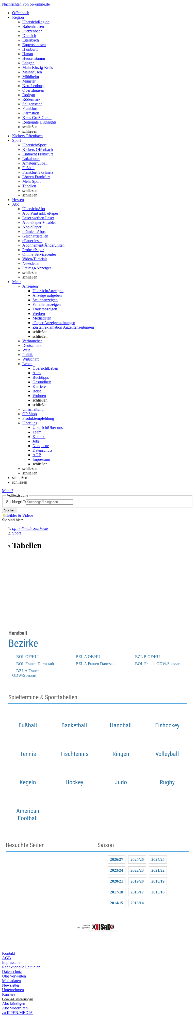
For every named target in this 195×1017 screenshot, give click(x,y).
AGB (36, 455)
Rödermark (31, 99)
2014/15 (116, 903)
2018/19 (158, 881)
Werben (38, 313)
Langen (28, 63)
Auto (36, 373)
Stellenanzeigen (45, 300)
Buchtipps (40, 377)
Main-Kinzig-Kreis (37, 67)
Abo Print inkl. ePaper (40, 213)
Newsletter (31, 263)
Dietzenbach (32, 31)
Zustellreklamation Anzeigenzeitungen (63, 327)
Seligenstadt (32, 104)
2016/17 (137, 892)
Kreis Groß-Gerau (37, 117)
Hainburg (30, 49)
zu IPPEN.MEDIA (17, 1012)
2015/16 (158, 892)
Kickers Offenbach (37, 149)
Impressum (41, 459)
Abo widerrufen (15, 1008)
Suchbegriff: (16, 502)
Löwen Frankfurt (36, 177)
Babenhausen (33, 26)
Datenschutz (42, 450)
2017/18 (116, 892)
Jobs (36, 441)
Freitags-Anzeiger (36, 268)
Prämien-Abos (33, 231)
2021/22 (158, 870)
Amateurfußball (34, 163)
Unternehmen (13, 990)
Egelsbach (30, 40)
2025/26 (137, 859)
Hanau (27, 54)
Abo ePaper (31, 227)
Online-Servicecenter (39, 254)
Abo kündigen (13, 1003)
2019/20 (137, 881)
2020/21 (116, 881)
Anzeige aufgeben (47, 295)
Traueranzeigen (44, 309)
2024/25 (158, 859)
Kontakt (38, 436)
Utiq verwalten (14, 976)
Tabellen (29, 186)
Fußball (28, 168)
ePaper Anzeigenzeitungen (53, 323)
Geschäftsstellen (35, 236)
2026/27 (116, 859)
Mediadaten (41, 318)
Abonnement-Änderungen (43, 245)
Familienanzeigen (46, 304)
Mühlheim (30, 76)
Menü (6, 491)
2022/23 (137, 870)
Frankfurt (29, 108)
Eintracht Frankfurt (37, 154)
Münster (29, 81)
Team (36, 432)
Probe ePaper (33, 250)
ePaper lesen (32, 240)
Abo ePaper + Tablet (39, 222)
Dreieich (29, 35)
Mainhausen (32, 72)
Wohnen (39, 395)
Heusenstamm (33, 58)
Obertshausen (33, 90)
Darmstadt (30, 113)
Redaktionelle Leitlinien (21, 967)
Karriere (39, 386)
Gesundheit (41, 382)
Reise (36, 391)
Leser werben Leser (38, 218)
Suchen (9, 510)
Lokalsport (31, 158)
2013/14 (137, 903)
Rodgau (28, 95)
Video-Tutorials (34, 259)
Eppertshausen (34, 45)
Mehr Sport (31, 181)
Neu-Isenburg (33, 86)
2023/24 (116, 870)
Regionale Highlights (39, 122)
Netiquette (40, 446)
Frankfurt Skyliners (37, 172)
